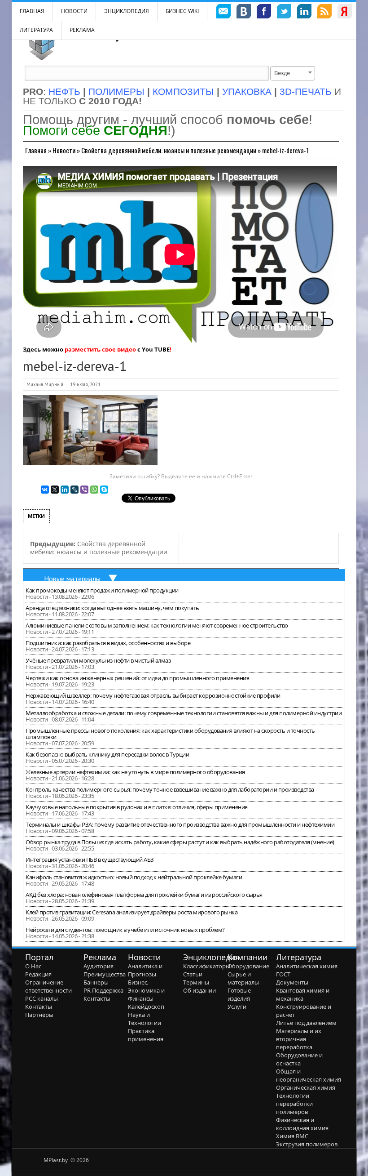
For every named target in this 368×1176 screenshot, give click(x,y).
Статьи (192, 974)
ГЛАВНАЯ (32, 11)
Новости (74, 11)
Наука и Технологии (144, 1019)
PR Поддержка (103, 990)
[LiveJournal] (74, 490)
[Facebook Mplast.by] (264, 12)
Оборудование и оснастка (299, 1059)
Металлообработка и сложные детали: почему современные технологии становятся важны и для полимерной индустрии (184, 713)
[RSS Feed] (324, 12)
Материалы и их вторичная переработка (298, 1039)
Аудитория (98, 966)
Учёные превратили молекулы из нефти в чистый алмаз (98, 660)
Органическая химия (305, 1087)
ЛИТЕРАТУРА (36, 30)
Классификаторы (206, 966)
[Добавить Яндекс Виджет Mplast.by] (344, 12)
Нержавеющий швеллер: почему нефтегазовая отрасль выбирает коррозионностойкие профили (153, 695)
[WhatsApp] (94, 490)
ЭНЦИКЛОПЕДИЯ (126, 11)
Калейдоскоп (146, 1006)
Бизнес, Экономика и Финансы (146, 990)
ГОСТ (283, 974)
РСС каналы (41, 998)
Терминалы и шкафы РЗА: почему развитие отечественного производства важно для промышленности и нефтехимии (180, 824)
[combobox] (292, 73)
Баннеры (96, 982)
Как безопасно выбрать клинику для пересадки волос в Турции (107, 754)
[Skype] (104, 490)
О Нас (33, 966)
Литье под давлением (306, 1023)
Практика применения (145, 1035)
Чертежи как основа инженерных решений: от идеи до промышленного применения (137, 678)
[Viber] (84, 490)
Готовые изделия (239, 994)
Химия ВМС (292, 1136)
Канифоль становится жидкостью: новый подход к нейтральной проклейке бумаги (134, 877)
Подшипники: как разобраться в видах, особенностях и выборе (108, 643)
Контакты (38, 1006)
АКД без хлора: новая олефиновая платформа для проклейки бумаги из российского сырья (144, 895)
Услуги (237, 1006)
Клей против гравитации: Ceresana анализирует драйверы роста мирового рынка (131, 912)
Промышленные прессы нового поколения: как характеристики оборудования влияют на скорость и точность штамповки (170, 733)
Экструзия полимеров (306, 1144)
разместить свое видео (100, 349)
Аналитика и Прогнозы (145, 970)
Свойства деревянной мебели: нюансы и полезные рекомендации (168, 150)
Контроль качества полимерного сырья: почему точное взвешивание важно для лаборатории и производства (170, 789)
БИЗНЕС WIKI (182, 11)
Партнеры (39, 1015)
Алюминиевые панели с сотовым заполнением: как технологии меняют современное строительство (157, 625)
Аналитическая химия (306, 966)
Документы (292, 982)
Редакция (38, 974)
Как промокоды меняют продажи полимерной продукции (102, 590)
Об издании (199, 990)
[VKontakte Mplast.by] (244, 12)
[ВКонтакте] (45, 490)
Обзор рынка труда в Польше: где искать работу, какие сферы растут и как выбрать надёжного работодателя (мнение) (180, 842)
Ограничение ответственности (48, 986)
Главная (36, 150)
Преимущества (104, 974)
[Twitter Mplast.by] (284, 12)
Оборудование (248, 966)
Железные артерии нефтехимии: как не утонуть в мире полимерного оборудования (135, 772)
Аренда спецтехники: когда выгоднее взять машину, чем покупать (112, 608)
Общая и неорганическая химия (308, 1075)
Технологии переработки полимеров (294, 1103)
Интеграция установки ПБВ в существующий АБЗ (90, 859)
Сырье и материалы (243, 978)
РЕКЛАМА (82, 30)
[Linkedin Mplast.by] (304, 12)
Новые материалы (72, 578)
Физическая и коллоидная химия (302, 1124)
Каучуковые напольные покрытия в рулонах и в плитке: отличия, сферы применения (137, 807)
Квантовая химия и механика (302, 994)
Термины (196, 982)
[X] (55, 490)
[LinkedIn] (65, 490)
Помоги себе (95, 130)
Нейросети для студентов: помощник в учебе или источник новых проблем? (125, 930)
